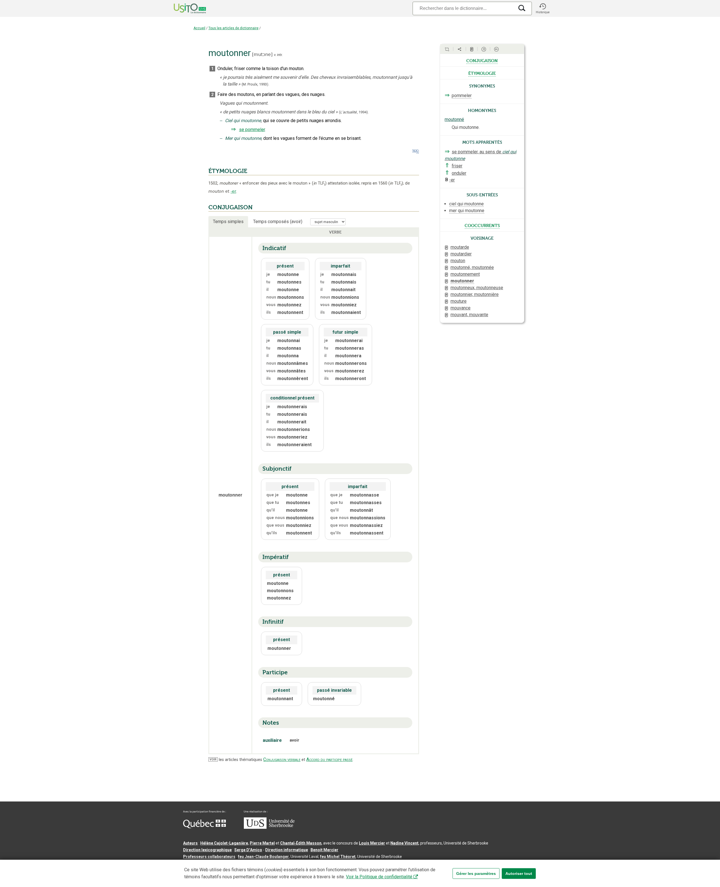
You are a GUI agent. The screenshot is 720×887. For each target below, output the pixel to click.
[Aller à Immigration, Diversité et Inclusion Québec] (204, 827)
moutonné (454, 119)
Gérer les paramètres (476, 873)
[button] (542, 8)
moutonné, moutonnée (472, 267)
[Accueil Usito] (184, 8)
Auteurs (190, 843)
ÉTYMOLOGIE (227, 171)
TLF (319, 183)
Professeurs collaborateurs (209, 856)
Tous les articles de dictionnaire (233, 28)
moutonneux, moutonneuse (477, 287)
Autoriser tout (518, 873)
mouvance (461, 308)
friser (457, 166)
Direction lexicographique (207, 850)
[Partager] (459, 49)
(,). (354, 112)
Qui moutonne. (466, 127)
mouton (458, 260)
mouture (459, 301)
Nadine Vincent (404, 843)
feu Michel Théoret (338, 856)
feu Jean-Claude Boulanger (263, 856)
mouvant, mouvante (469, 314)
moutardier (461, 254)
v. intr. (278, 55)
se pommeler (252, 129)
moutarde (460, 247)
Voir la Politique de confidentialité (379, 876)
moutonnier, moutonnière (475, 294)
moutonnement (465, 274)
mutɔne (262, 54)
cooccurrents (482, 225)
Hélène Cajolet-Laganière (224, 843)
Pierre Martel (262, 843)
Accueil (199, 28)
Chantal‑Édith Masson (300, 843)
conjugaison (482, 60)
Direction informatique (286, 850)
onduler (459, 173)
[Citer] (447, 49)
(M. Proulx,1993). (255, 84)
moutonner (462, 281)
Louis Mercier (372, 843)
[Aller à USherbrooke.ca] (269, 827)
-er (233, 191)
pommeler (462, 95)
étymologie (482, 72)
